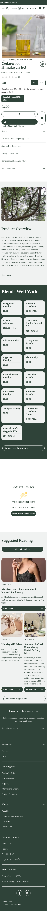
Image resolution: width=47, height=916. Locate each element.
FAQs (4, 756)
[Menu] (2, 8)
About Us (5, 811)
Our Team (6, 821)
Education (6, 751)
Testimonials (7, 827)
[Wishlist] (40, 8)
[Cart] (44, 8)
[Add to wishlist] (42, 118)
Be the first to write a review (23, 513)
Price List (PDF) (8, 854)
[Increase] (33, 114)
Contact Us (6, 843)
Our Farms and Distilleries (12, 816)
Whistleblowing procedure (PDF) (15, 881)
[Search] (7, 8)
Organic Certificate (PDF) (12, 859)
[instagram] (27, 893)
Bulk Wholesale (8, 778)
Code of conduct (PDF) (11, 876)
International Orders (10, 789)
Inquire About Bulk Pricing (12, 126)
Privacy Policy (7, 901)
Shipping (5, 783)
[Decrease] (3, 114)
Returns (5, 849)
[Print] (43, 64)
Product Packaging (9, 794)
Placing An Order (9, 773)
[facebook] (19, 893)
